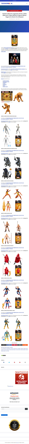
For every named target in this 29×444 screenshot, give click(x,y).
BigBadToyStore (20, 66)
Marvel (11, 10)
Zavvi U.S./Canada (5, 67)
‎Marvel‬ (8, 349)
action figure (4, 348)
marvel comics (18, 349)
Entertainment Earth (14, 66)
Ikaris (4, 85)
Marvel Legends (14, 10)
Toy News (17, 10)
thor (6, 350)
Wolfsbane (4, 82)
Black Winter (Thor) (6, 81)
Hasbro (22, 348)
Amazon (6, 48)
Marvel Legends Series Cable (8, 47)
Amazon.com (15, 348)
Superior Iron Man (6, 80)
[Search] (26, 409)
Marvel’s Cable (5, 86)
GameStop (10, 67)
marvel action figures (12, 349)
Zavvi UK (20, 118)
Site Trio (17, 442)
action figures (8, 348)
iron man (5, 349)
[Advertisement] (14, 26)
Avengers (19, 348)
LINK (9, 154)
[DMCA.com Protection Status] (3, 355)
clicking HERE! (3, 51)
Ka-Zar (4, 83)
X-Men (8, 350)
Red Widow (5, 84)
